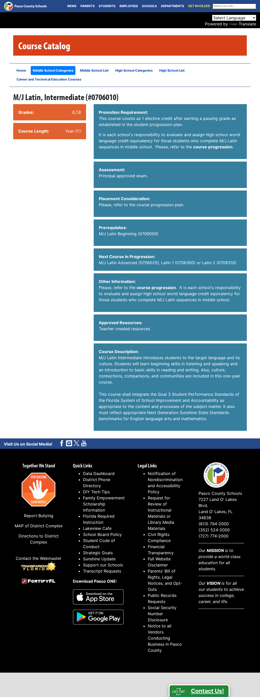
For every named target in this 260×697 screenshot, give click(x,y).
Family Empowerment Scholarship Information (104, 504)
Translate (247, 23)
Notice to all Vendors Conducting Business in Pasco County (165, 638)
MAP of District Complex (39, 525)
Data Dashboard (99, 473)
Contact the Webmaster (38, 558)
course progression (213, 146)
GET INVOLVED (199, 6)
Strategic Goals (98, 552)
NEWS (71, 6)
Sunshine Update (99, 558)
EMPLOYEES (129, 6)
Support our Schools (103, 564)
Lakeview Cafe (97, 528)
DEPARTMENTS (172, 6)
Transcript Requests (102, 571)
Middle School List (94, 70)
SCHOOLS (149, 6)
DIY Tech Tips (96, 491)
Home (21, 70)
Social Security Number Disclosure (162, 613)
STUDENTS (107, 6)
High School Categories (134, 70)
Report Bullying (38, 515)
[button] (199, 690)
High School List (172, 70)
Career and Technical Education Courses (49, 79)
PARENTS (87, 6)
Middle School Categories (53, 70)
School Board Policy (102, 534)
